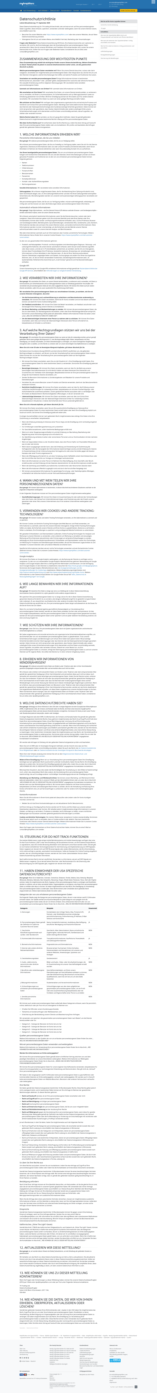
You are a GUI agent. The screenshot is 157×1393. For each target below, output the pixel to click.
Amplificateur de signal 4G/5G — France (32, 1335)
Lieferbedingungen (106, 51)
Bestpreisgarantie (85, 1360)
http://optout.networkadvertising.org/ (33, 572)
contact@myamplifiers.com (119, 2)
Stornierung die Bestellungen (110, 58)
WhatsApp (114, 6)
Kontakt (76, 11)
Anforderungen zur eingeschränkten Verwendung (63, 271)
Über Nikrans (24, 1350)
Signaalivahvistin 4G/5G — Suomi (121, 1337)
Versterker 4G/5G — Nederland (73, 1337)
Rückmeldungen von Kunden (88, 1364)
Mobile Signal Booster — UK (53, 1335)
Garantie (82, 1356)
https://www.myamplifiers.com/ (58, 35)
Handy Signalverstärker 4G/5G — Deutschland (123, 1335)
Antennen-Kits (54, 1360)
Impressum (113, 1382)
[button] (153, 2)
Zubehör (52, 1362)
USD (99, 4)
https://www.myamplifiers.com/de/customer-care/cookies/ (46, 824)
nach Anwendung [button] (29, 11)
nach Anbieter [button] (43, 11)
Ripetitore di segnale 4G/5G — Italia (74, 1335)
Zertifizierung (24, 1354)
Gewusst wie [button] (54, 11)
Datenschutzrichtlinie (32, 1328)
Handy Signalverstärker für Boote (60, 1358)
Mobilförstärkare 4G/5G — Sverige (52, 1337)
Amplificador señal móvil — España (97, 1335)
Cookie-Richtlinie (85, 1350)
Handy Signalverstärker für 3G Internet (61, 1352)
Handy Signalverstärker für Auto (59, 1356)
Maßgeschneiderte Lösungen (59, 1364)
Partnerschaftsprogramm (27, 1352)
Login (104, 28)
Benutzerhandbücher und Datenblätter (92, 1366)
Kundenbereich (85, 11)
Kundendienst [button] (66, 11)
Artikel (111, 1356)
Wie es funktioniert (115, 1349)
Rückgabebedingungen (108, 55)
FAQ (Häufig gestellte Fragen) (118, 1354)
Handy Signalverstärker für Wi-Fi (59, 1354)
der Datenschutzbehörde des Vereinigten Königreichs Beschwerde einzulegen (64, 750)
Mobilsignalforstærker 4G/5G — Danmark (96, 1337)
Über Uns (22, 1349)
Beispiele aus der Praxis (87, 1374)
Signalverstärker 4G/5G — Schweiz (30, 1337)
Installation (113, 1350)
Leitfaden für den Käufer (117, 1352)
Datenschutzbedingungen (88, 1349)
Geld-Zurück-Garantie (86, 1358)
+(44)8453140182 (116, 1378)
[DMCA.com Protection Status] (115, 1360)
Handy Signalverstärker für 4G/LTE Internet (63, 1350)
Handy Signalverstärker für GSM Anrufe (62, 1349)
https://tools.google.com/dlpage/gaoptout (82, 566)
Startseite (22, 1328)
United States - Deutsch (28, 1361)
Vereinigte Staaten (81, 4)
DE (92, 4)
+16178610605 (115, 4)
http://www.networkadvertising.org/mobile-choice (66, 572)
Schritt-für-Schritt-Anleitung (109, 25)
